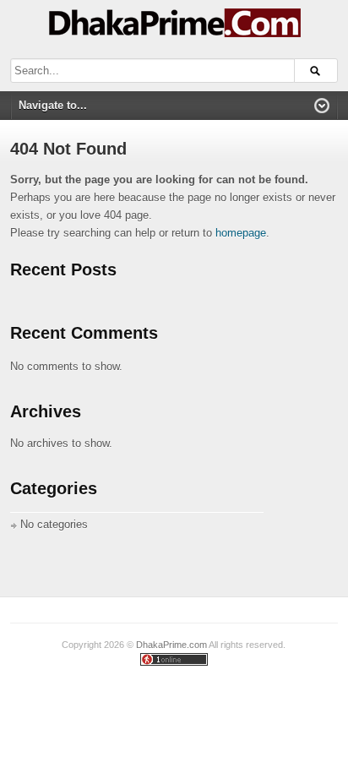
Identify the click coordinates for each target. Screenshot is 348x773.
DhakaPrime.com (171, 645)
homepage (240, 232)
